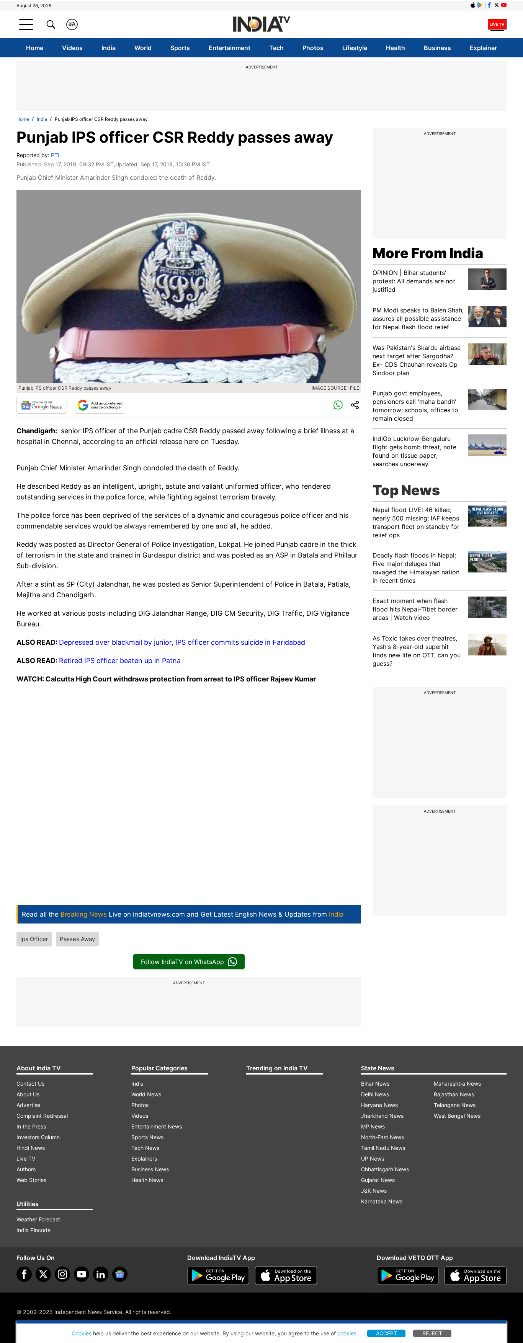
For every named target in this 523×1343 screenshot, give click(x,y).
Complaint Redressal (42, 1115)
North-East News (382, 1137)
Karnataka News (381, 1201)
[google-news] (119, 1274)
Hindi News (30, 1148)
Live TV (25, 1158)
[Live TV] (497, 24)
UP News (372, 1158)
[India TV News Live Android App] (218, 1276)
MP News (373, 1126)
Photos (313, 48)
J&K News (374, 1190)
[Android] (480, 5)
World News (146, 1094)
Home (34, 48)
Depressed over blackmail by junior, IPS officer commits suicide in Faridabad (182, 642)
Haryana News (379, 1105)
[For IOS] (476, 1276)
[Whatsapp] (338, 405)
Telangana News (455, 1105)
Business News (150, 1169)
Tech (276, 48)
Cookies (82, 1333)
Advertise (28, 1105)
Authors (26, 1169)
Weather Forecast (38, 1219)
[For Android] (408, 1276)
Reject (432, 1333)
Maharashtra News (457, 1083)
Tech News (145, 1148)
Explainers (144, 1158)
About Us (27, 1094)
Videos (72, 48)
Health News (147, 1180)
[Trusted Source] (100, 405)
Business (437, 48)
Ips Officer (34, 939)
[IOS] (473, 5)
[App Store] (286, 1276)
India (108, 48)
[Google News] (41, 405)
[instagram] (62, 1274)
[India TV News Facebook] (489, 5)
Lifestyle (354, 48)
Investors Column (38, 1137)
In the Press (31, 1126)
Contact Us (30, 1083)
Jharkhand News (382, 1115)
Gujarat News (378, 1180)
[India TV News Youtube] (504, 5)
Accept (386, 1333)
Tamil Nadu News (383, 1148)
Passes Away (77, 939)
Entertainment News (156, 1126)
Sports (180, 48)
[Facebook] (24, 1274)
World (143, 48)
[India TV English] (261, 24)
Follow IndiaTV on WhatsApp (182, 962)
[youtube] (81, 1274)
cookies (346, 1333)
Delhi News (375, 1094)
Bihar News (375, 1083)
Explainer (483, 48)
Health (395, 48)
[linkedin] (100, 1274)
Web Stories (31, 1180)
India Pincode (33, 1230)
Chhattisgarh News (385, 1169)
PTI (55, 155)
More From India (428, 253)
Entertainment (229, 48)
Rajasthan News (454, 1094)
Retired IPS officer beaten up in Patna (120, 661)
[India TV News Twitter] (496, 5)
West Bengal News (457, 1115)
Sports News (147, 1137)
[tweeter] (43, 1274)
